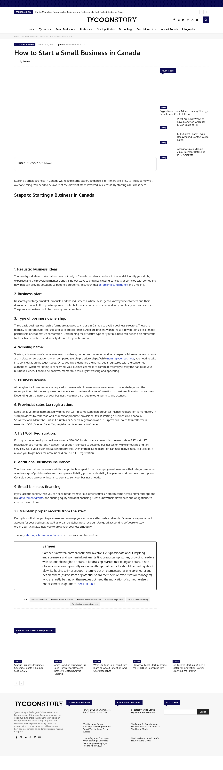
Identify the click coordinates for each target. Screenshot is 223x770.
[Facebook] (174, 19)
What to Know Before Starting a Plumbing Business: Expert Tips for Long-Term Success (97, 728)
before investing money (113, 284)
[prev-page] (16, 683)
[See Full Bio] (95, 584)
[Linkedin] (183, 19)
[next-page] (21, 683)
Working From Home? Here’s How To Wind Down (145, 739)
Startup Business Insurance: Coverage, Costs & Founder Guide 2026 (29, 667)
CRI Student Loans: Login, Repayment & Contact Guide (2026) (192, 136)
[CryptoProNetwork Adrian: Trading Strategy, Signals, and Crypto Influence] (184, 91)
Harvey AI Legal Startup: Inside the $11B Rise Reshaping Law (150, 666)
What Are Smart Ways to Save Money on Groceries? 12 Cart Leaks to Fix (191, 121)
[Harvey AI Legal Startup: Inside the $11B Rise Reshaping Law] (151, 648)
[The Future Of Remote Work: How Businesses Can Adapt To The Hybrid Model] (121, 728)
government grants (31, 498)
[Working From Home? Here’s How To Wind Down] (121, 743)
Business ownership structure (89, 599)
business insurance (39, 599)
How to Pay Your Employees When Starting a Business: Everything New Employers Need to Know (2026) (96, 742)
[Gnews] (197, 19)
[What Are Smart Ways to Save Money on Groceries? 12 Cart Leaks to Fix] (167, 124)
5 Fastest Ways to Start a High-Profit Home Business (144, 711)
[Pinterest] (188, 19)
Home (16, 36)
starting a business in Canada (44, 535)
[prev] (201, 12)
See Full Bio (85, 584)
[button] (206, 19)
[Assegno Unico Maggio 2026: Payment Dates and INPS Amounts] (167, 154)
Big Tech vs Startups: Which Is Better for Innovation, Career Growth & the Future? (189, 667)
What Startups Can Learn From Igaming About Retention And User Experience (110, 667)
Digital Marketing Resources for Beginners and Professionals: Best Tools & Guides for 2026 (79, 12)
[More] (211, 61)
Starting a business (29, 36)
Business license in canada (62, 599)
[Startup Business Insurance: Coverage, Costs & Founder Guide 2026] (32, 648)
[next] (207, 12)
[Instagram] (178, 19)
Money (163, 107)
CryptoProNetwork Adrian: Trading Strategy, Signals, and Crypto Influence (184, 113)
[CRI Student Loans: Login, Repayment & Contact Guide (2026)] (167, 139)
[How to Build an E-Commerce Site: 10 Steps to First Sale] (73, 714)
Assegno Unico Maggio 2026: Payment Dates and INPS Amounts (191, 151)
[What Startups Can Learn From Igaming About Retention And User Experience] (111, 648)
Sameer (26, 61)
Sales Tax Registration (114, 599)
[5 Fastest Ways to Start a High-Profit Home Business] (121, 714)
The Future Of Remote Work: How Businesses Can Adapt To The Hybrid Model (145, 726)
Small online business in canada (85, 604)
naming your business (120, 358)
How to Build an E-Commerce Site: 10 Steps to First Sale (97, 711)
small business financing (138, 599)
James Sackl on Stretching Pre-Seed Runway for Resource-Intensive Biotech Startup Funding (70, 669)
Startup (18, 661)
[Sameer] (17, 61)
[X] (192, 19)
